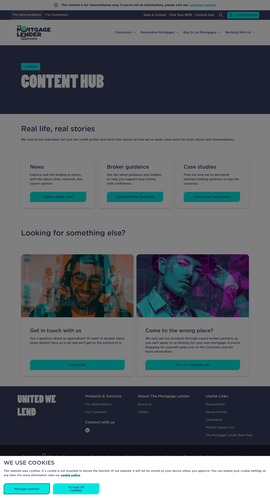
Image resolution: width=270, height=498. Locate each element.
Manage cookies (26, 488)
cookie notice (70, 475)
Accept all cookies (76, 489)
